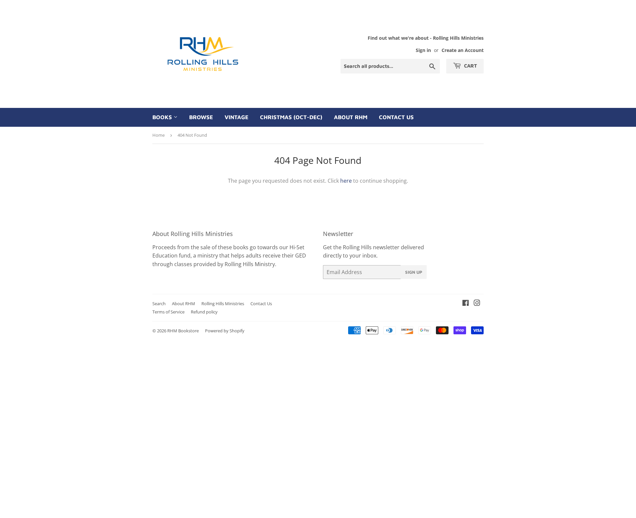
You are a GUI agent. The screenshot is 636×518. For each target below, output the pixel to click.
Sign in (423, 50)
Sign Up (413, 272)
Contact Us (396, 117)
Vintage (236, 117)
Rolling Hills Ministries (222, 303)
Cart (470, 66)
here (346, 180)
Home (158, 135)
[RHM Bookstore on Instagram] (477, 303)
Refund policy (204, 312)
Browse (201, 117)
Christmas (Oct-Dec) (291, 117)
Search (159, 303)
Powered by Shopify (224, 331)
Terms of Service (168, 312)
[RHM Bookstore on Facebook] (465, 303)
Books (163, 117)
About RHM (350, 117)
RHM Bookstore (183, 331)
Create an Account (463, 50)
